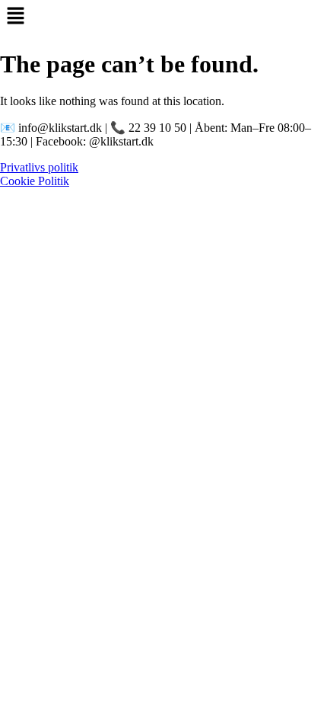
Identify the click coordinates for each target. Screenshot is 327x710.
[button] (163, 17)
